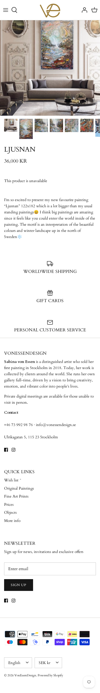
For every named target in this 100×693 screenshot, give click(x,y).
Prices (9, 504)
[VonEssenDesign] (50, 10)
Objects (10, 512)
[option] (50, 68)
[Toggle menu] (5, 10)
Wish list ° (13, 480)
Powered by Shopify (50, 675)
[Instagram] (13, 450)
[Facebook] (6, 450)
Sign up (18, 585)
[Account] (83, 10)
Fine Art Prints (16, 496)
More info (12, 520)
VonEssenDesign (25, 675)
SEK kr (44, 662)
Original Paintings (19, 488)
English (14, 662)
